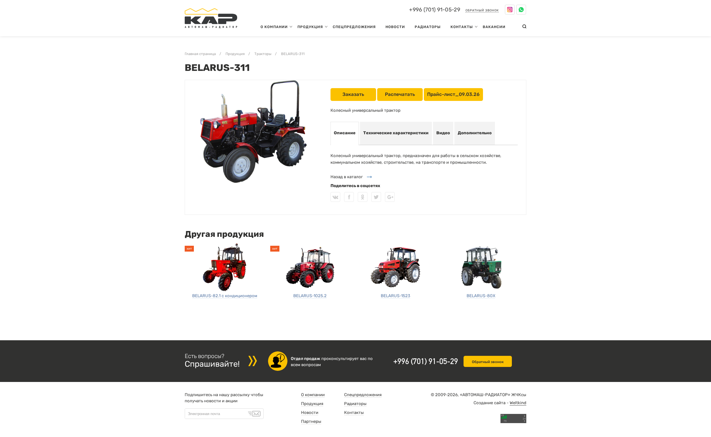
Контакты (461, 27)
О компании (274, 27)
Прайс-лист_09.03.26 (453, 94)
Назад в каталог (347, 176)
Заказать (353, 94)
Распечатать (400, 94)
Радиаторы (428, 27)
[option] (253, 131)
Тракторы (262, 54)
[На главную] (211, 29)
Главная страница (200, 54)
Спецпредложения (354, 27)
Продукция (310, 27)
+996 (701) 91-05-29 (434, 10)
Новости (395, 27)
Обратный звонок (482, 10)
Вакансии (494, 27)
